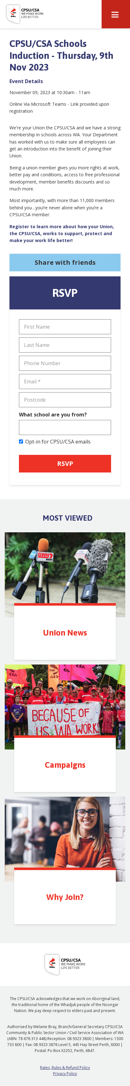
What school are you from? (53, 414)
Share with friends (65, 262)
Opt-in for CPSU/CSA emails (58, 441)
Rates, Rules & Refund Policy (65, 1067)
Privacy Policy (65, 1073)
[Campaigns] (65, 707)
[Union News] (65, 574)
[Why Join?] (65, 839)
